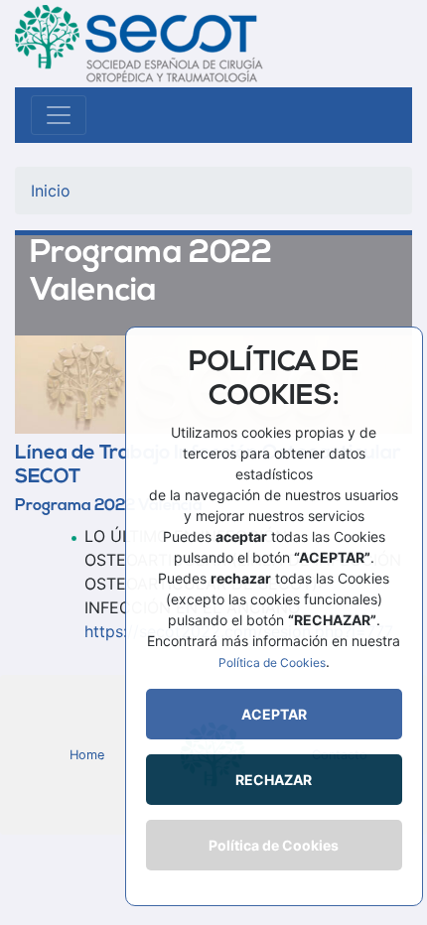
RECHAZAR (273, 779)
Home (87, 754)
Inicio (51, 190)
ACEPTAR (274, 714)
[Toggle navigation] (58, 115)
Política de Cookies (272, 662)
